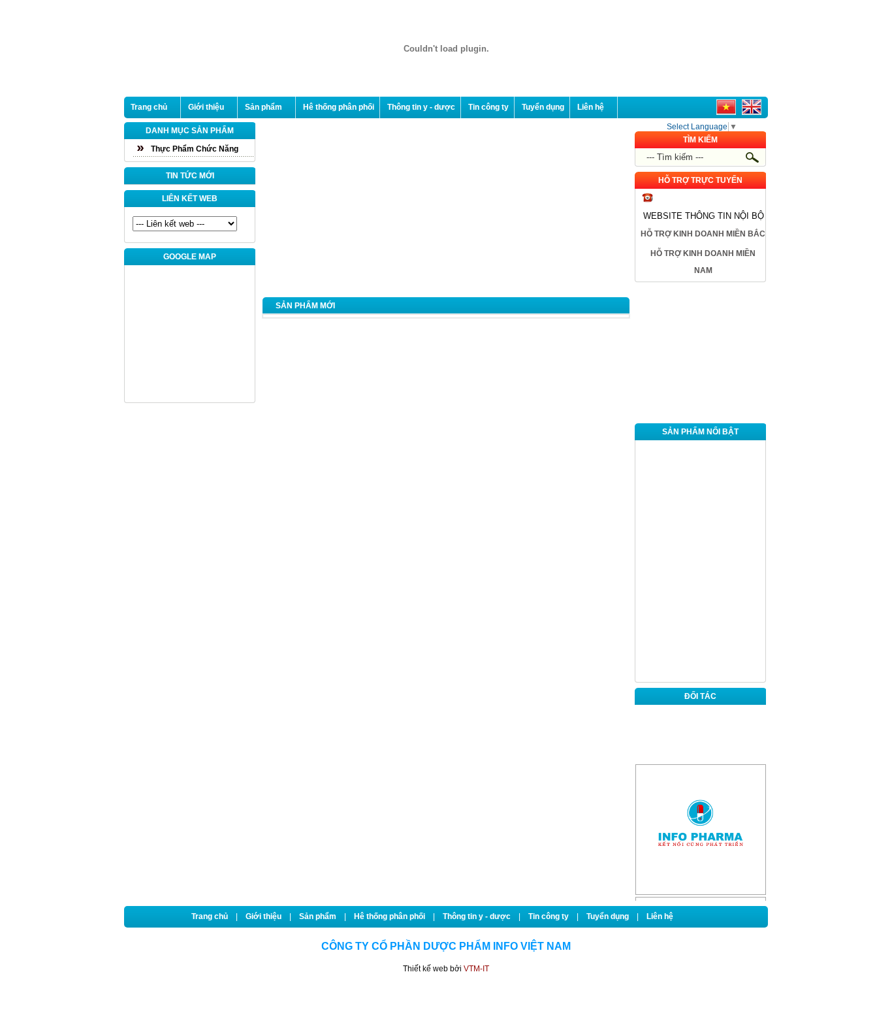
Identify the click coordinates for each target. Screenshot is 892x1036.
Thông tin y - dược (421, 107)
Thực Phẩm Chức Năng (194, 149)
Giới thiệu (206, 107)
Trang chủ (149, 107)
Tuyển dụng (543, 107)
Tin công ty (488, 107)
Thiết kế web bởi (446, 968)
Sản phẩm (263, 107)
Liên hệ (590, 107)
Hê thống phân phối (338, 107)
